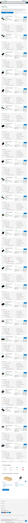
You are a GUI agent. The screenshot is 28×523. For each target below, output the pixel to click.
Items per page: (4, 461)
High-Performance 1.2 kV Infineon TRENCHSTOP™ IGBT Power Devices (19, 484)
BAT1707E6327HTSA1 (2, 88)
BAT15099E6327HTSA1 (3, 336)
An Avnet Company (3, 519)
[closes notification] (18, 261)
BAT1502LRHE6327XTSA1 (3, 105)
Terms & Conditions (15, 515)
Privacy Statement (3, 515)
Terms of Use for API (20, 515)
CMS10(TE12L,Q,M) (3, 284)
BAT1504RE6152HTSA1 (3, 230)
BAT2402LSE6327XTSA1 (3, 16)
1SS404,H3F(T (2, 319)
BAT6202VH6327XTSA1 (3, 443)
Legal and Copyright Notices (9, 515)
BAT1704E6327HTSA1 (3, 248)
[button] (1, 1)
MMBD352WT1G (3, 353)
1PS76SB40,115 (2, 389)
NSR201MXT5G (3, 371)
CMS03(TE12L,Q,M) (3, 123)
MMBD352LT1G (3, 141)
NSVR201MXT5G (3, 212)
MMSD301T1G (2, 425)
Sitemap (24, 515)
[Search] (26, 2)
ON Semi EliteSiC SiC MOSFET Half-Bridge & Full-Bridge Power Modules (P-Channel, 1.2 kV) (7, 485)
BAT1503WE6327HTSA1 (3, 407)
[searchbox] (13, 2)
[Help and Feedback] (26, 521)
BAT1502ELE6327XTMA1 (3, 195)
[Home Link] (6, 1)
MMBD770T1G (2, 159)
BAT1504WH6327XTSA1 (3, 70)
